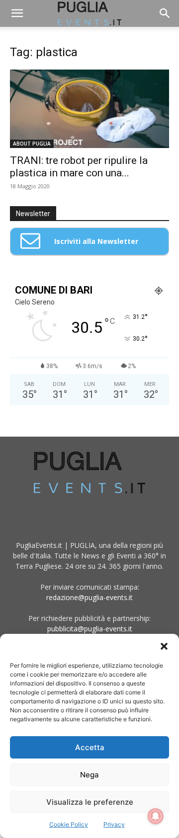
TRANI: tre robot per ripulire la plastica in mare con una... (79, 166)
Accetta (89, 747)
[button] (164, 646)
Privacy (114, 824)
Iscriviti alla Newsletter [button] (96, 241)
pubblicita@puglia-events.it (89, 628)
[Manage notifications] (156, 816)
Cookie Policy (68, 824)
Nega (89, 774)
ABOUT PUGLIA (32, 143)
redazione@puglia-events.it (89, 597)
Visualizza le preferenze (89, 802)
